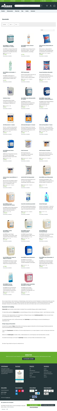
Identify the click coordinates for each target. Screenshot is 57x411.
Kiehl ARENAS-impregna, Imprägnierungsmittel (25, 231)
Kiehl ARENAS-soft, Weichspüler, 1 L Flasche (9, 73)
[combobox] (27, 6)
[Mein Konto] (50, 6)
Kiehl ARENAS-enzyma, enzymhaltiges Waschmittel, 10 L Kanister (28, 285)
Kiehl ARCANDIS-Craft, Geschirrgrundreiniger (43, 231)
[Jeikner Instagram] (22, 391)
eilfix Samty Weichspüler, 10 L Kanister (28, 124)
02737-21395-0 (55, 0)
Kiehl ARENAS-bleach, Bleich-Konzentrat (8, 151)
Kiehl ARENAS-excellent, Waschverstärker (7, 231)
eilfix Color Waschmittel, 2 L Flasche (45, 124)
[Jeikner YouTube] (19, 391)
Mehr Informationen (10, 407)
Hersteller (4, 24)
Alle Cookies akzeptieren (34, 405)
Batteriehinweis (46, 370)
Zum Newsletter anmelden (28, 358)
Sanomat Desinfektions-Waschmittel (45, 72)
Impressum (45, 376)
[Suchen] (41, 6)
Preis (16, 24)
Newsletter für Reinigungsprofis (48, 373)
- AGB (7, 409)
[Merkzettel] (47, 6)
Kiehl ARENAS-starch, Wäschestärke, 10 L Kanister (46, 258)
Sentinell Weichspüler (43, 203)
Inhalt (11, 24)
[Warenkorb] (54, 6)
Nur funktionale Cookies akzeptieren (48, 405)
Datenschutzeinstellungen (34, 407)
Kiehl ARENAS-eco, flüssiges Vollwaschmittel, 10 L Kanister (8, 46)
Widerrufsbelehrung (32, 370)
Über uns (45, 375)
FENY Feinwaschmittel (25, 72)
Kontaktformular (8, 397)
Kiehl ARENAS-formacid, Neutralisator (28, 257)
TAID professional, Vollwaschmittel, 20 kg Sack (46, 46)
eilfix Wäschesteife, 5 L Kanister (9, 124)
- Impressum (3, 409)
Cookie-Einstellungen (32, 376)
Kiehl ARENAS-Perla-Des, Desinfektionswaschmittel (7, 285)
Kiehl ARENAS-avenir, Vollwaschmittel (46, 177)
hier (17, 343)
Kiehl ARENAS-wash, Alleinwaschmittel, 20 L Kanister (28, 99)
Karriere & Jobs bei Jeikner (47, 372)
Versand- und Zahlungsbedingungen (35, 372)
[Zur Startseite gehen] (6, 6)
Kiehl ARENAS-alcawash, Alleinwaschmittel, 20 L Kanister (9, 204)
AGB (30, 368)
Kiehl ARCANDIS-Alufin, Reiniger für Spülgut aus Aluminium (9, 258)
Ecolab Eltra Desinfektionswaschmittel (28, 203)
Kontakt (31, 375)
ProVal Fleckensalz (24, 150)
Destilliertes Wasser (6, 98)
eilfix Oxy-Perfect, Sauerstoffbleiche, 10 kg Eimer (10, 178)
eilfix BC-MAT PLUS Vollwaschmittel (27, 177)
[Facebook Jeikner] (16, 391)
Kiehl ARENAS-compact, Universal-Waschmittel (27, 46)
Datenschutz (31, 373)
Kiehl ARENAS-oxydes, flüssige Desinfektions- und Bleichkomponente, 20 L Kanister (46, 99)
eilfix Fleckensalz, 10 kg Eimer (44, 150)
